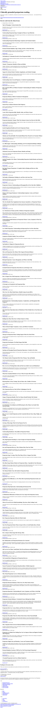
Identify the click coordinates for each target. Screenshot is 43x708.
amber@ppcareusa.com (17, 704)
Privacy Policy (2, 705)
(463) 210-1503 (3, 1)
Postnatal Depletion (13, 17)
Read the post (5, 29)
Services (1, 4)
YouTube (5, 704)
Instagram (2, 704)
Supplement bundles (6, 692)
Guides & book (5, 693)
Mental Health (2, 17)
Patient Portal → (3, 2)
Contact (4, 700)
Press (3, 699)
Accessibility (12, 705)
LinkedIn (8, 704)
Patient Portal (5, 694)
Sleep (9, 17)
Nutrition (6, 17)
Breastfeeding (18, 17)
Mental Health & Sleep (6, 684)
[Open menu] (1, 8)
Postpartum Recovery (6, 682)
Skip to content (2, 0)
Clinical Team (10, 4)
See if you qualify (5, 687)
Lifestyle (22, 17)
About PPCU (5, 698)
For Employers (18, 4)
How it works (5, 4)
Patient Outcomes (5, 686)
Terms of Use (7, 705)
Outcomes (14, 4)
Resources (2, 5)
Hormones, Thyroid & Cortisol (8, 683)
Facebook (11, 704)
